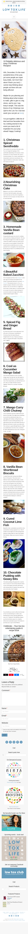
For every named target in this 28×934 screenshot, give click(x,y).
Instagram (19, 277)
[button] (14, 16)
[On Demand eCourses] (14, 769)
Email (4, 716)
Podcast (6, 913)
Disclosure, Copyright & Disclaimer (20, 920)
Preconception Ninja (11, 782)
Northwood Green (11, 920)
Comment (6, 690)
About (7, 912)
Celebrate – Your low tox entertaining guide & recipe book (14, 628)
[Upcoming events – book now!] (14, 848)
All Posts (12, 912)
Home (4, 912)
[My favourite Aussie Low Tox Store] (11, 822)
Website (5, 723)
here (21, 113)
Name (4, 708)
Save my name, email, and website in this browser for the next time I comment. (14, 730)
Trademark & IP (15, 913)
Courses (17, 912)
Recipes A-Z (22, 912)
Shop (10, 913)
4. (13, 273)
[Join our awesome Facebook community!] (14, 872)
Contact (22, 913)
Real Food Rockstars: (14, 806)
